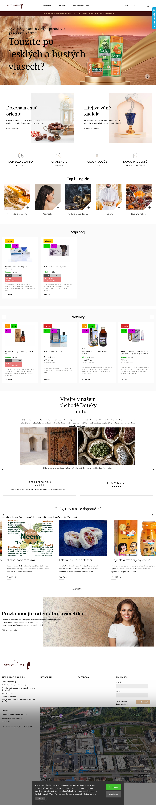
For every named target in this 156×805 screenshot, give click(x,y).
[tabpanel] (20, 268)
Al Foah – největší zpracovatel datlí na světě (129, 562)
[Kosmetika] (48, 197)
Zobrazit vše (78, 589)
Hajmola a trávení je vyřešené (73, 560)
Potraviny (108, 214)
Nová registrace (121, 701)
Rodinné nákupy (139, 214)
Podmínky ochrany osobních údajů (14, 685)
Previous (4, 317)
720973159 (6, 722)
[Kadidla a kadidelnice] (78, 197)
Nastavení (40, 799)
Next (152, 317)
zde (63, 794)
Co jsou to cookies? (9, 696)
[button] (5, 50)
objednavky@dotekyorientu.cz (13, 718)
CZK (126, 5)
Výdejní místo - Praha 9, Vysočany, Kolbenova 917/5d (18, 701)
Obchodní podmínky (9, 682)
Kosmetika (48, 214)
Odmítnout (113, 794)
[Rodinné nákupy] (139, 197)
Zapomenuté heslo (122, 704)
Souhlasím (113, 787)
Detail (46, 380)
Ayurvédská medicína (17, 214)
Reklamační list (7, 693)
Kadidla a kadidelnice (78, 214)
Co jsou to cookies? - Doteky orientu (81, 794)
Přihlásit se (144, 702)
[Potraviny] (109, 197)
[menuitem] (34, 5)
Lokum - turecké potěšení (18, 560)
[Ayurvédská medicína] (17, 197)
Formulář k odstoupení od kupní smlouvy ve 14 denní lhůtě (19, 689)
